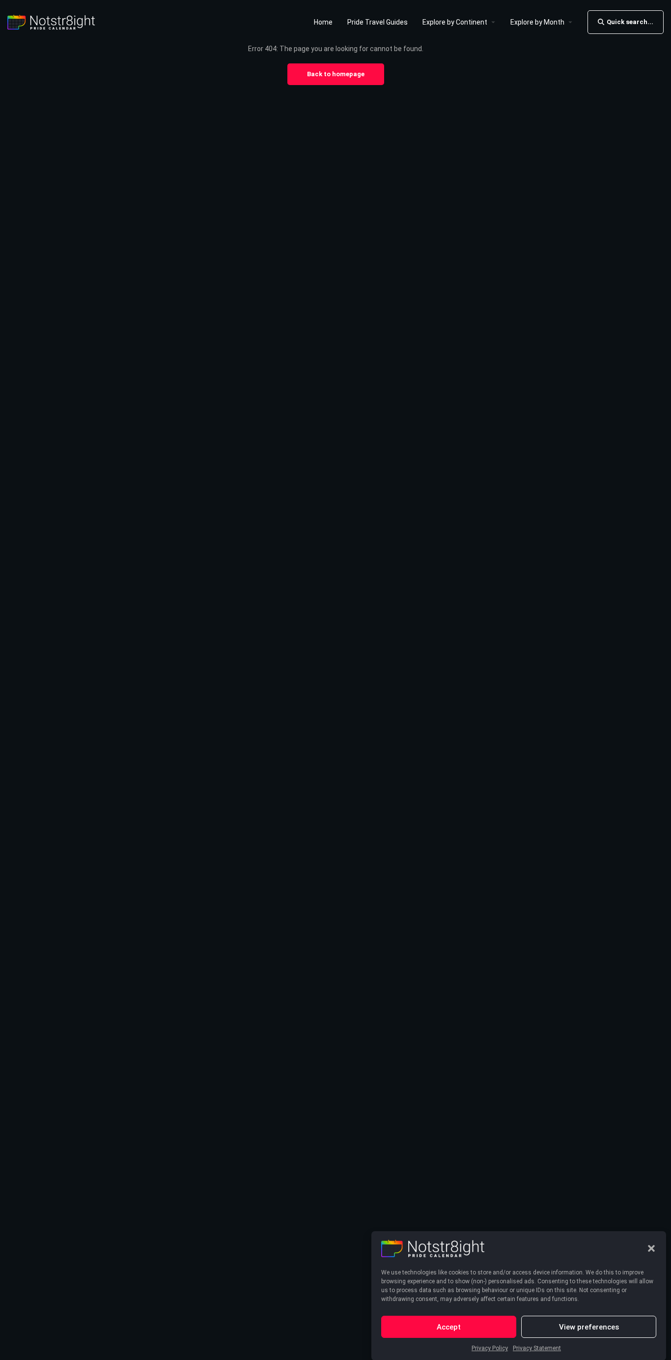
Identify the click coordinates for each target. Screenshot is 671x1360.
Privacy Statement (537, 1348)
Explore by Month (537, 22)
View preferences (589, 1326)
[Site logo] (52, 21)
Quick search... (630, 22)
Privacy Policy (490, 1348)
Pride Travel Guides (377, 22)
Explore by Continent (454, 22)
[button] (651, 1248)
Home (323, 22)
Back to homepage (335, 74)
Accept (449, 1326)
